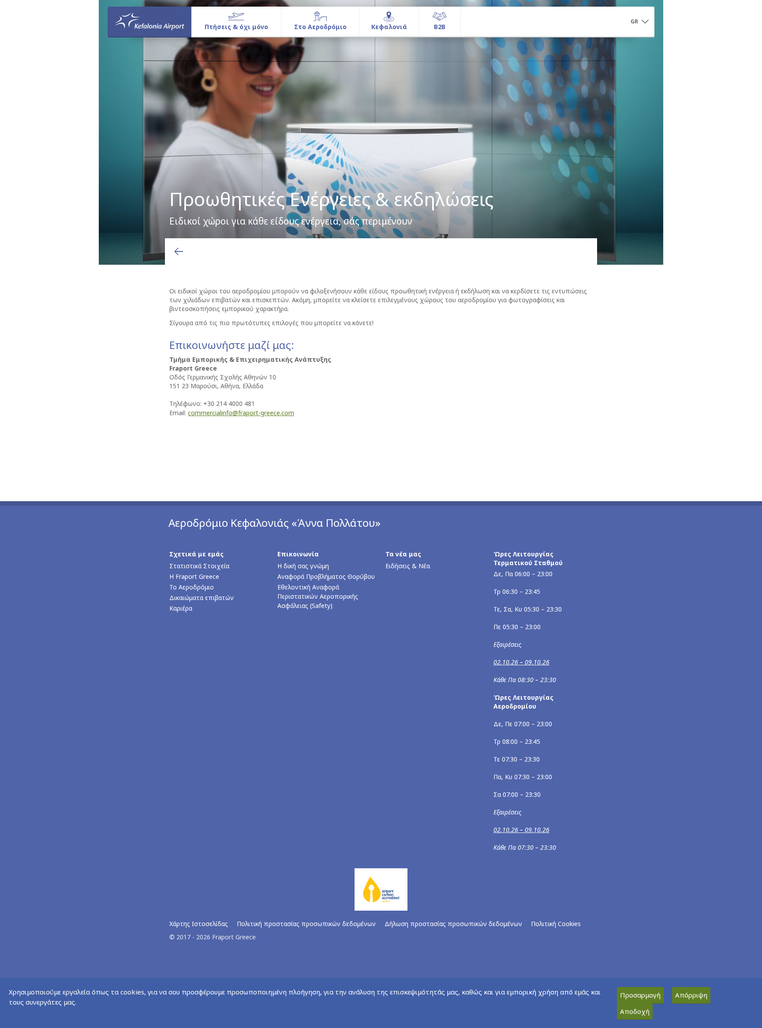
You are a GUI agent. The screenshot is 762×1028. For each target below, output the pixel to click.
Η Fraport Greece (194, 576)
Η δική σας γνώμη (303, 566)
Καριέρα (180, 608)
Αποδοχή (635, 1011)
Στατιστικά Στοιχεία (199, 566)
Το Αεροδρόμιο (191, 587)
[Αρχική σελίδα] (149, 22)
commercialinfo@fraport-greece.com (241, 413)
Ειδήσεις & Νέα (407, 566)
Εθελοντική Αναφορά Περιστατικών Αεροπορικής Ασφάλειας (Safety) (317, 596)
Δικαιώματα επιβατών (201, 597)
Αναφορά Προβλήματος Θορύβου (326, 576)
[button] (639, 22)
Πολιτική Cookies (556, 923)
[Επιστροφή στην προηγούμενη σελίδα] (178, 251)
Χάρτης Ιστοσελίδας (198, 923)
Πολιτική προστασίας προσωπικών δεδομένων (306, 923)
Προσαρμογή (640, 994)
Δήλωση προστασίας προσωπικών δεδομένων (453, 923)
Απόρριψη (691, 994)
